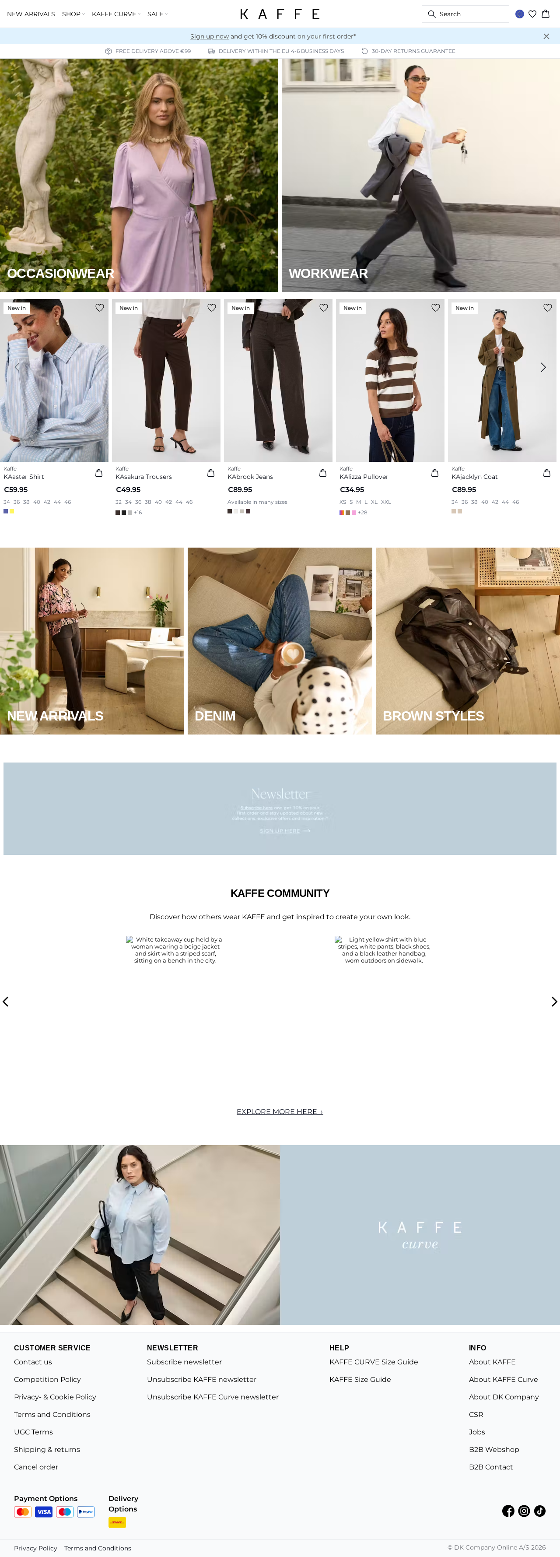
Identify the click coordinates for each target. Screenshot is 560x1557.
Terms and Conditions (52, 1414)
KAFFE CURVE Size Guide (373, 1362)
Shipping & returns (47, 1449)
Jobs (477, 1432)
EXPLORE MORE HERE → (280, 1111)
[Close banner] (546, 36)
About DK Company (504, 1397)
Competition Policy (47, 1379)
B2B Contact (491, 1467)
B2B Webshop (494, 1449)
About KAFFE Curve (503, 1379)
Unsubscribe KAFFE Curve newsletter (213, 1397)
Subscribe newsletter (184, 1362)
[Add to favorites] (100, 308)
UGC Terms (33, 1432)
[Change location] (520, 14)
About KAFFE (492, 1362)
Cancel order (36, 1467)
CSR (476, 1414)
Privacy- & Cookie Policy (55, 1397)
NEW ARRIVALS (31, 14)
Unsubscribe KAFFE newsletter (201, 1379)
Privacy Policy (35, 1548)
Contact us (33, 1362)
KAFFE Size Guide (360, 1379)
